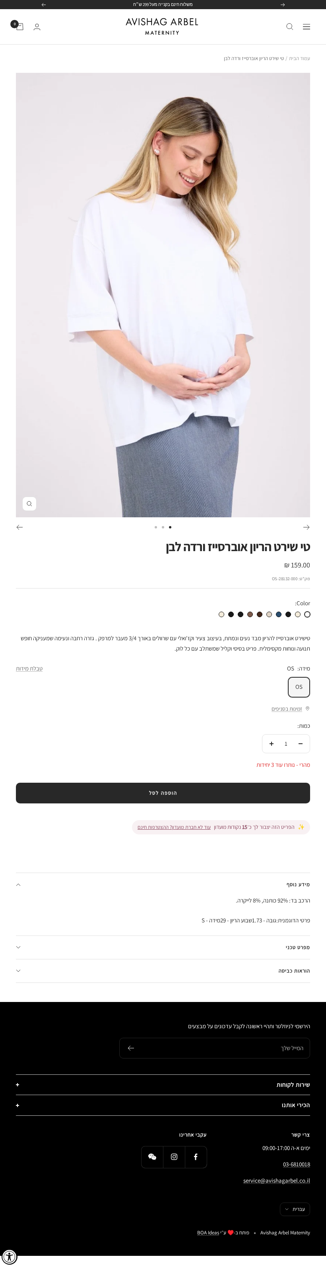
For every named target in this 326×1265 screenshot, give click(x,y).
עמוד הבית (299, 58)
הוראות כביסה (294, 970)
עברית (299, 1209)
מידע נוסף (298, 884)
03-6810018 (296, 1164)
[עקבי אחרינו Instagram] (174, 1157)
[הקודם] (306, 527)
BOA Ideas (208, 1232)
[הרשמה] (130, 1048)
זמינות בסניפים (287, 708)
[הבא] (19, 527)
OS (299, 686)
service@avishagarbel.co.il (276, 1180)
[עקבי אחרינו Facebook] (196, 1157)
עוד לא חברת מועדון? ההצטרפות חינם (174, 827)
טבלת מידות (29, 668)
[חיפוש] (289, 26)
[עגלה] (20, 26)
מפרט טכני (298, 947)
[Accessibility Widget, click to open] (9, 1257)
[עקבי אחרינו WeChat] (152, 1157)
